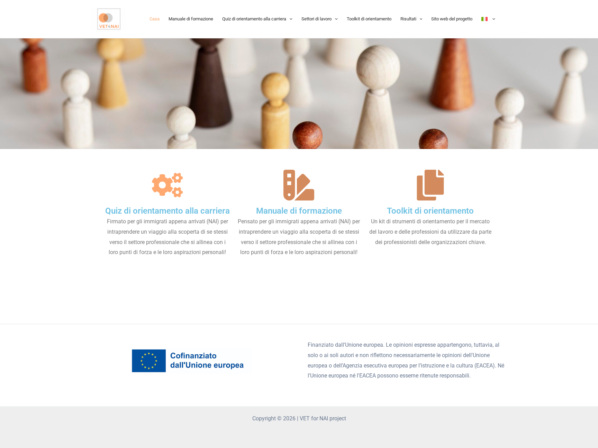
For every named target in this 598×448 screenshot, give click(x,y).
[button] (289, 19)
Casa (155, 18)
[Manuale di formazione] (298, 185)
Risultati (408, 18)
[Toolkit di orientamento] (430, 185)
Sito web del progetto (451, 18)
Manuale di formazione (191, 18)
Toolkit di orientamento (369, 18)
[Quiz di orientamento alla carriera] (167, 185)
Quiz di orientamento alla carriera (254, 18)
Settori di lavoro (316, 18)
